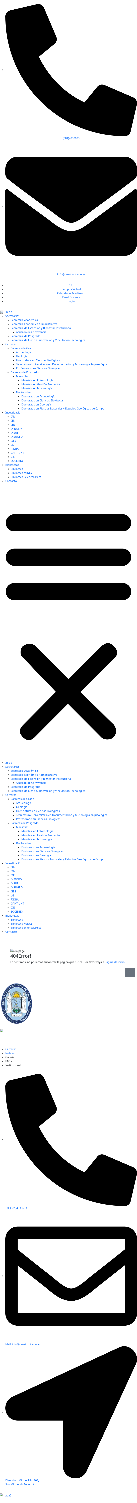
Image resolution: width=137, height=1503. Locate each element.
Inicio (8, 312)
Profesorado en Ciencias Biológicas (38, 368)
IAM (13, 416)
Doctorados (23, 392)
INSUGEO (17, 437)
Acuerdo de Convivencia (31, 332)
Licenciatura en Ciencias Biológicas (38, 360)
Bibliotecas (12, 465)
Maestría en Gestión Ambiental (40, 384)
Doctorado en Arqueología (38, 396)
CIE (13, 457)
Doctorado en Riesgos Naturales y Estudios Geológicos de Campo (62, 408)
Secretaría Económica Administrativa (34, 324)
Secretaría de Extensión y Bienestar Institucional (41, 328)
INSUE (15, 432)
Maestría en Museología (36, 388)
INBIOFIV (16, 428)
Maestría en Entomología (37, 380)
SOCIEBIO (17, 461)
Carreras (10, 344)
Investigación (13, 412)
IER (13, 424)
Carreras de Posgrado (25, 372)
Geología (21, 356)
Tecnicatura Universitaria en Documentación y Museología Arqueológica (61, 364)
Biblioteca (17, 469)
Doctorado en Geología (36, 404)
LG (12, 445)
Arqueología (24, 352)
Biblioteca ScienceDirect (26, 477)
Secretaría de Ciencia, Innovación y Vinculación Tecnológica (48, 340)
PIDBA (15, 449)
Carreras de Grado (22, 348)
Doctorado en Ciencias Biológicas (42, 400)
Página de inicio (115, 962)
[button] (68, 623)
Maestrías (22, 376)
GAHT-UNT (17, 453)
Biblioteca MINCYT (22, 473)
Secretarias (12, 316)
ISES (13, 441)
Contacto (11, 481)
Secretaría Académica (24, 320)
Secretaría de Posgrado (25, 336)
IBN (13, 420)
